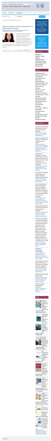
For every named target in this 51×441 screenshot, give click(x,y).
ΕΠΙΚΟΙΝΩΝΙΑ (19, 12)
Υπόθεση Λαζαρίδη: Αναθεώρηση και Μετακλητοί (39, 285)
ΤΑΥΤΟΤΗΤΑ (11, 12)
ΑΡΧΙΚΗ (4, 12)
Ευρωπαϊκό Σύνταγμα (40, 119)
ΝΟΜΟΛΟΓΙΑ (38, 54)
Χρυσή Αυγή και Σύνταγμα (41, 114)
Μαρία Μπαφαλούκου (29, 51)
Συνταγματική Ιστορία (40, 99)
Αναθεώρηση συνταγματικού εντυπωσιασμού (39, 250)
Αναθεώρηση (38, 109)
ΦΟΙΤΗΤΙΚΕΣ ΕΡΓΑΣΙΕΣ (40, 62)
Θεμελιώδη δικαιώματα (40, 101)
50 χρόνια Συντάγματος (41, 84)
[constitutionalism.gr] (24, 9)
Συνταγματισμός (20, 50)
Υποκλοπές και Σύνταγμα (41, 93)
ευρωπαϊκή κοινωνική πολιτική (18, 51)
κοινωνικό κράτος (9, 51)
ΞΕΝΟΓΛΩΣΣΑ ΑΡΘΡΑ (40, 61)
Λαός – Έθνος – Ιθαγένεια (41, 107)
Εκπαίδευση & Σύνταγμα (41, 116)
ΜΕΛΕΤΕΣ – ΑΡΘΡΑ (39, 56)
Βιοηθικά (37, 117)
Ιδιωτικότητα (38, 103)
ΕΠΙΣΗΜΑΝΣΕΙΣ (26, 50)
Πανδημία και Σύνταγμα (40, 98)
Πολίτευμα (37, 106)
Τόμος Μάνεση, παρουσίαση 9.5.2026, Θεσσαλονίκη (40, 78)
